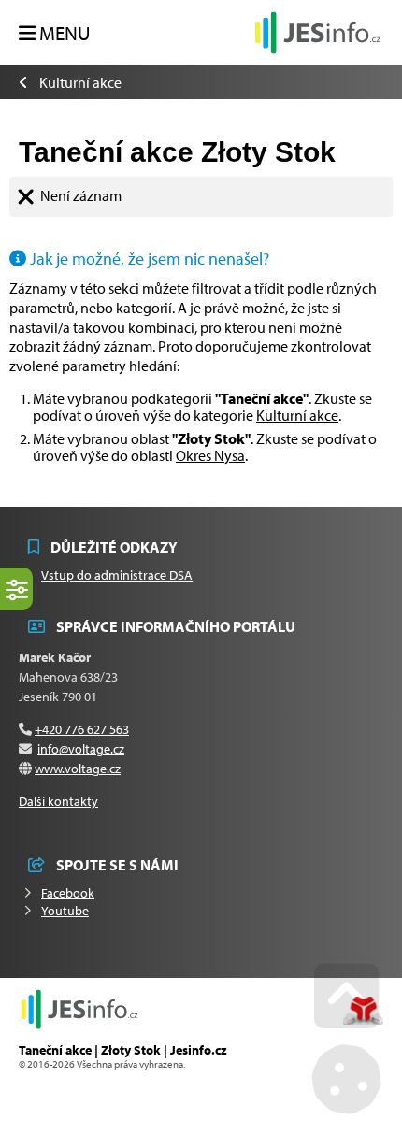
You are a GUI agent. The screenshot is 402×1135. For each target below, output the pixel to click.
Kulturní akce (80, 82)
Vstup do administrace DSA (117, 575)
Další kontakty (58, 801)
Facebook (67, 892)
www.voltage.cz (78, 768)
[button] (55, 33)
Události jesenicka (317, 32)
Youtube (65, 910)
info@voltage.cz (80, 748)
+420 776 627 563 (82, 729)
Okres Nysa (210, 455)
